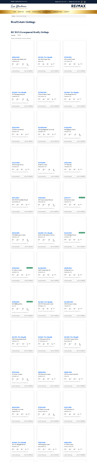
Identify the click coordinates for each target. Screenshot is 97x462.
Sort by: (13, 35)
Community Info (57, 12)
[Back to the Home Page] (29, 7)
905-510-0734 (62, 1)
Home (14, 12)
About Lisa (21, 12)
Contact (66, 12)
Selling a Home (47, 12)
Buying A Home (36, 12)
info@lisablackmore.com (20, 1)
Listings (28, 12)
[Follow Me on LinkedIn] (85, 1)
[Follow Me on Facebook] (82, 1)
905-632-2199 (76, 1)
